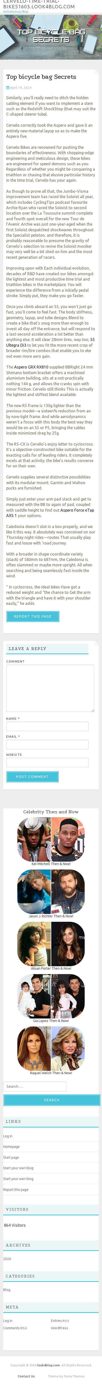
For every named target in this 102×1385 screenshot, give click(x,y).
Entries (60, 1321)
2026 (7, 1259)
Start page (11, 1157)
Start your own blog (18, 1168)
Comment (15, 661)
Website (14, 754)
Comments (15, 1328)
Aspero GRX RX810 (31, 367)
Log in (7, 1136)
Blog (6, 1290)
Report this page (33, 616)
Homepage (11, 1147)
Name (13, 718)
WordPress (59, 1328)
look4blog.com (48, 1365)
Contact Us (26, 1376)
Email (13, 736)
